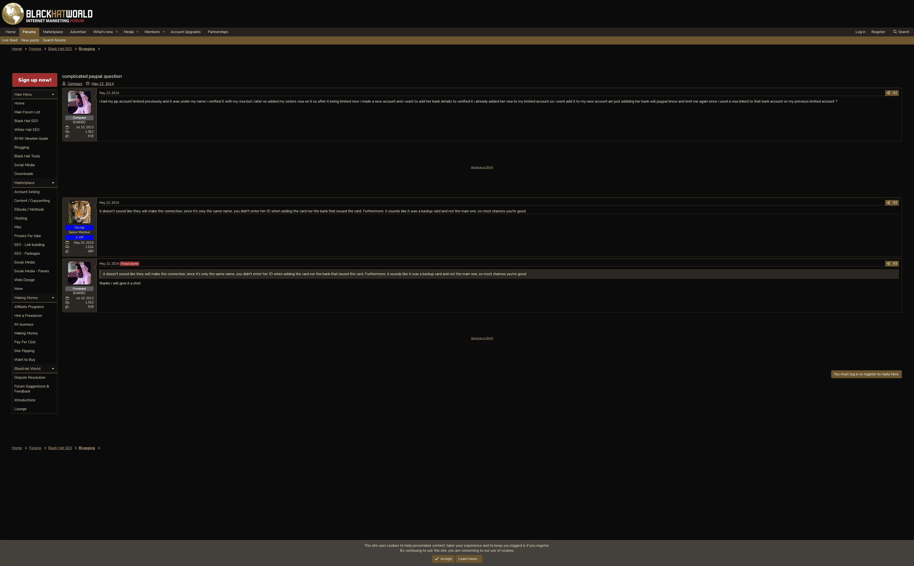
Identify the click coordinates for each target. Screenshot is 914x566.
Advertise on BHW (482, 167)
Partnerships (218, 32)
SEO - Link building (29, 244)
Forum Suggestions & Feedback (31, 389)
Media (129, 32)
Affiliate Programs (29, 306)
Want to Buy (24, 359)
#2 (895, 203)
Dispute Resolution (29, 377)
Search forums (54, 40)
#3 (895, 264)
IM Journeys (23, 324)
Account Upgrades (186, 32)
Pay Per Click (24, 342)
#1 (895, 93)
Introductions (24, 400)
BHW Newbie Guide (31, 138)
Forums (29, 32)
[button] (117, 32)
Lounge (20, 409)
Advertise (78, 32)
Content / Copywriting (32, 200)
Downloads (23, 173)
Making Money (26, 333)
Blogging (21, 147)
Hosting (20, 218)
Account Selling (27, 191)
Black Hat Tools (27, 156)
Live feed (9, 40)
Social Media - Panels (31, 271)
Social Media (24, 165)
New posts (30, 40)
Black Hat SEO (26, 121)
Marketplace (53, 32)
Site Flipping (24, 350)
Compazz (75, 83)
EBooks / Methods (29, 209)
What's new (103, 32)
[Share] (888, 93)
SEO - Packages (27, 253)
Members (152, 32)
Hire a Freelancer (28, 315)
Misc (17, 227)
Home (10, 32)
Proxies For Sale (27, 235)
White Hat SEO (27, 129)
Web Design (24, 280)
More (18, 288)
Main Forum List (27, 112)
